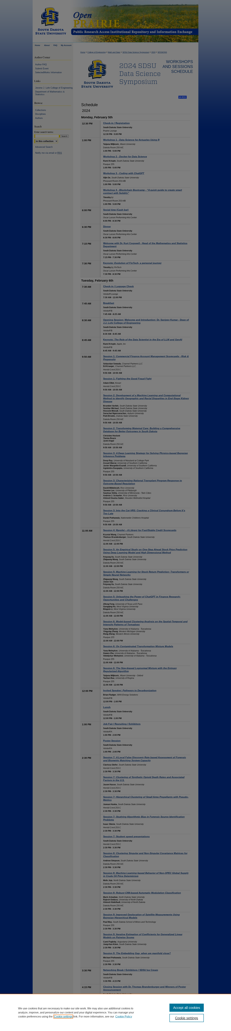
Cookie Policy (123, 1016)
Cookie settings (63, 1016)
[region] (115, 1012)
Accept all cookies (186, 1008)
